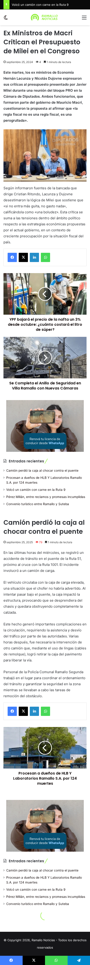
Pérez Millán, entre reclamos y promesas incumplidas (45, 497)
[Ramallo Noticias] (45, 17)
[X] (23, 257)
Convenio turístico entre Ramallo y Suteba (37, 504)
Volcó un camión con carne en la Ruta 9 (40, 4)
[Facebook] (12, 257)
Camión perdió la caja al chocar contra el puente (42, 470)
